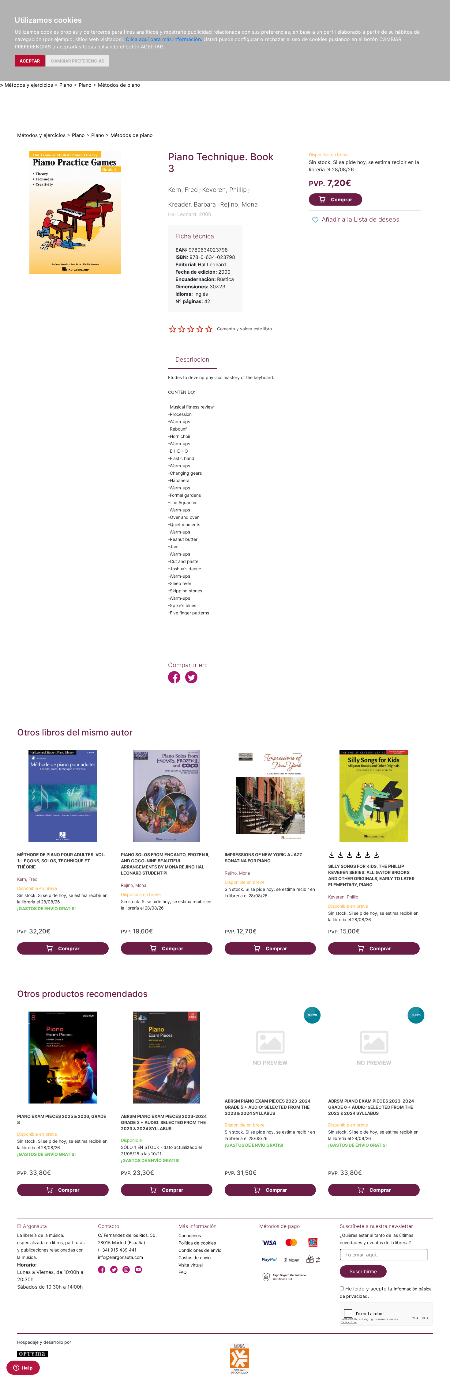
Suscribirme (363, 1271)
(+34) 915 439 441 (117, 1249)
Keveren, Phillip (343, 896)
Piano (65, 85)
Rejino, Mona (133, 885)
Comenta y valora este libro (244, 328)
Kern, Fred (27, 879)
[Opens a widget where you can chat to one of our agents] (23, 1368)
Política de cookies (197, 1242)
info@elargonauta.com (120, 1257)
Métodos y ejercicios (29, 85)
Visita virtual (190, 1264)
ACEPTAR (30, 60)
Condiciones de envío (199, 1250)
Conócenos (189, 1235)
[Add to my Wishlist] (315, 220)
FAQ (182, 1272)
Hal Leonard (212, 264)
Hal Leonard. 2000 (189, 214)
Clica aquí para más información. (164, 39)
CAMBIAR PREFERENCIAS (77, 60)
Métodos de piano (119, 85)
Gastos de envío (194, 1257)
